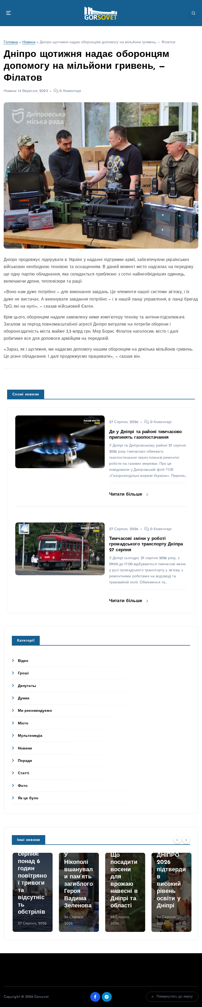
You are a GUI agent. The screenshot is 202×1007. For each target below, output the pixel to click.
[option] (32, 892)
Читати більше (126, 494)
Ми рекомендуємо (35, 711)
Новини (29, 42)
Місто (23, 723)
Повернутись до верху (174, 996)
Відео (23, 661)
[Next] (186, 840)
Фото (23, 786)
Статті (23, 773)
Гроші (23, 673)
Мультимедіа (30, 736)
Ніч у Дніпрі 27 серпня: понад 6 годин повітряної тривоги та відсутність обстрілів (31, 876)
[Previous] (177, 840)
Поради (25, 761)
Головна (11, 42)
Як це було (28, 798)
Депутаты (27, 686)
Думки (24, 698)
